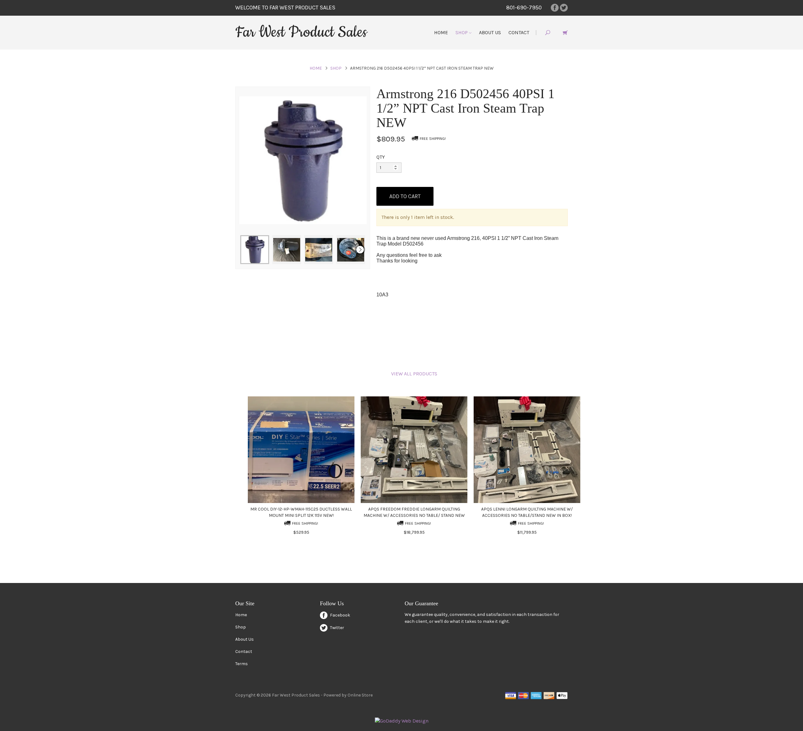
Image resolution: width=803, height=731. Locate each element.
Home (441, 32)
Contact (518, 32)
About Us (490, 32)
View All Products (414, 374)
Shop (462, 32)
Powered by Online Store (348, 695)
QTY (380, 157)
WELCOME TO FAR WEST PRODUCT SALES (285, 7)
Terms (241, 663)
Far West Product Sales (301, 32)
